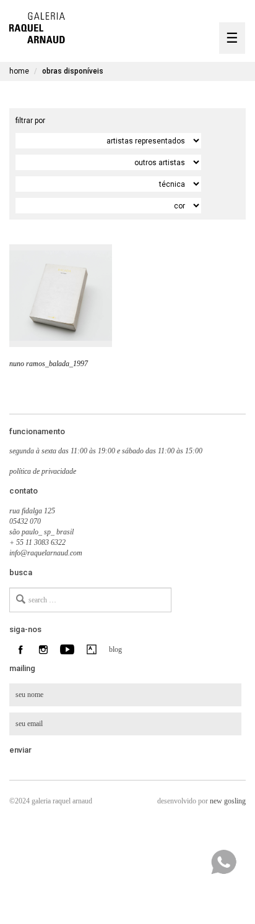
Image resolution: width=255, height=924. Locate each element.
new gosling (228, 801)
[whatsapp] (223, 862)
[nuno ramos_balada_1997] (60, 295)
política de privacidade (42, 471)
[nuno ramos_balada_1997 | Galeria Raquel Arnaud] (37, 26)
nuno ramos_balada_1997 (48, 363)
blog (114, 649)
